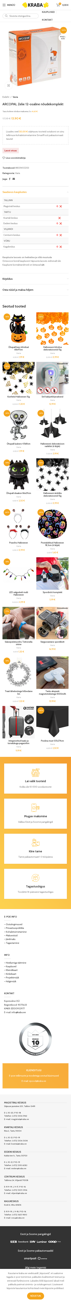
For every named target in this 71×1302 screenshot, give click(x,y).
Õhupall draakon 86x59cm (18, 493)
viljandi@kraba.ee (19, 1193)
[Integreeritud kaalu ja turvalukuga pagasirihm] (18, 722)
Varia (15, 96)
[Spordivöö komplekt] (52, 573)
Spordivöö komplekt (52, 592)
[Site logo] (35, 4)
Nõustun (35, 1296)
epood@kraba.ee (37, 1080)
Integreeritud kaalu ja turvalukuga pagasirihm (18, 742)
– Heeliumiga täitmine (15, 962)
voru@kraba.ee (17, 1218)
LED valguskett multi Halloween (18, 593)
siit (42, 264)
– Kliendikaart (11, 970)
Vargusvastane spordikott (52, 642)
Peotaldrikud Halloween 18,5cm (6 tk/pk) (52, 543)
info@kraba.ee (19, 1012)
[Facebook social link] (10, 179)
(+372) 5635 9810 (19, 1214)
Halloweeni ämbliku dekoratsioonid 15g (52, 494)
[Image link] (35, 1038)
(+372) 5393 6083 (19, 1165)
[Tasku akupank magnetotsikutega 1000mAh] (52, 672)
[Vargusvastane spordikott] (52, 623)
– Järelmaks (10, 939)
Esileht (5, 96)
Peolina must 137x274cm (52, 741)
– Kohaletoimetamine (15, 931)
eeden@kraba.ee (18, 1168)
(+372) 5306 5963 (19, 1116)
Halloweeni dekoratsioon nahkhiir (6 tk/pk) (52, 445)
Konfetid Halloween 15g (18, 396)
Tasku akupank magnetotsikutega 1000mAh (52, 692)
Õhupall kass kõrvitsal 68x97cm (18, 348)
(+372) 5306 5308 (20, 1140)
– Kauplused (10, 966)
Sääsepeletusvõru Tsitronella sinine (18, 643)
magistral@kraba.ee (20, 1119)
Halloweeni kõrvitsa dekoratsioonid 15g (52, 348)
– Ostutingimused (13, 924)
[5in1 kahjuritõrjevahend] (52, 378)
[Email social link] (14, 179)
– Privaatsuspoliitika (14, 927)
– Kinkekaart (10, 973)
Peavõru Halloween (18, 542)
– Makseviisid (11, 935)
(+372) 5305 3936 (19, 1190)
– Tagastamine (11, 942)
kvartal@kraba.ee (19, 1144)
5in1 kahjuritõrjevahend (52, 396)
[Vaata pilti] (8, 85)
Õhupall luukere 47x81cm (18, 444)
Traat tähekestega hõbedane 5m (19, 692)
